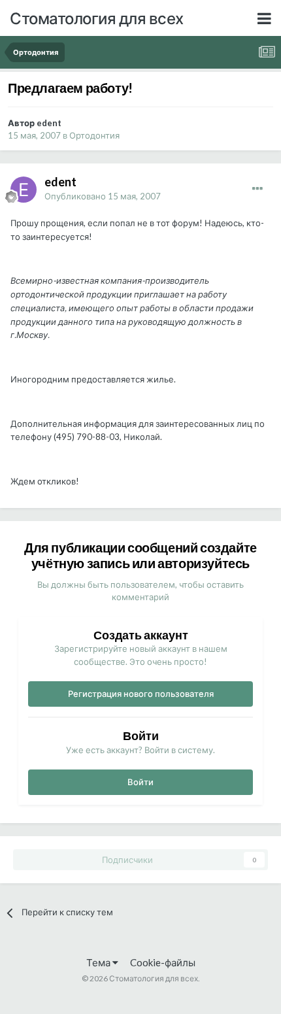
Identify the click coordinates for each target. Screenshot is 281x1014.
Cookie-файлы (162, 962)
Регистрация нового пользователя (141, 693)
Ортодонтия (94, 135)
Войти (140, 782)
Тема (99, 962)
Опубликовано (102, 196)
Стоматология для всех (97, 17)
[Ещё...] (257, 189)
